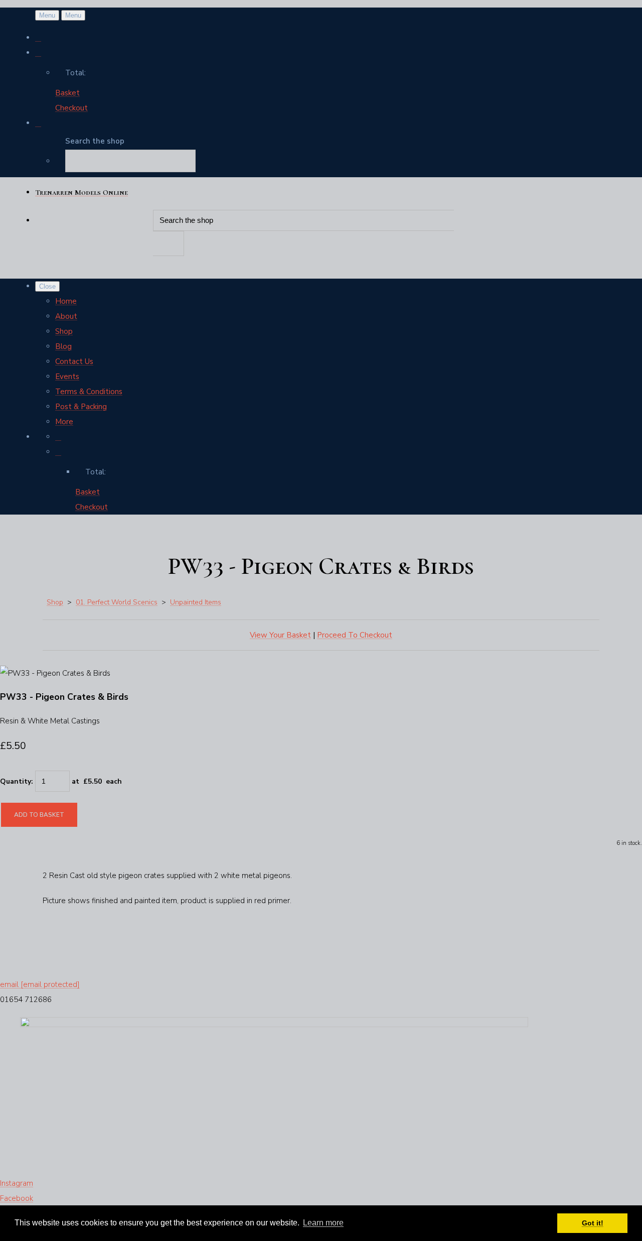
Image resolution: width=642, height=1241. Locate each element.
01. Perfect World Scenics (116, 602)
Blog (63, 346)
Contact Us (74, 361)
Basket (67, 93)
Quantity (15, 781)
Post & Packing (81, 407)
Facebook (16, 1198)
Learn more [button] (323, 1222)
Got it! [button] (592, 1223)
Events (67, 376)
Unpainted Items (195, 602)
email (40, 984)
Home (66, 301)
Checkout (71, 108)
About (66, 316)
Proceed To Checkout (354, 635)
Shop (64, 331)
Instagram (16, 1183)
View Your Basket (280, 635)
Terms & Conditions (88, 392)
